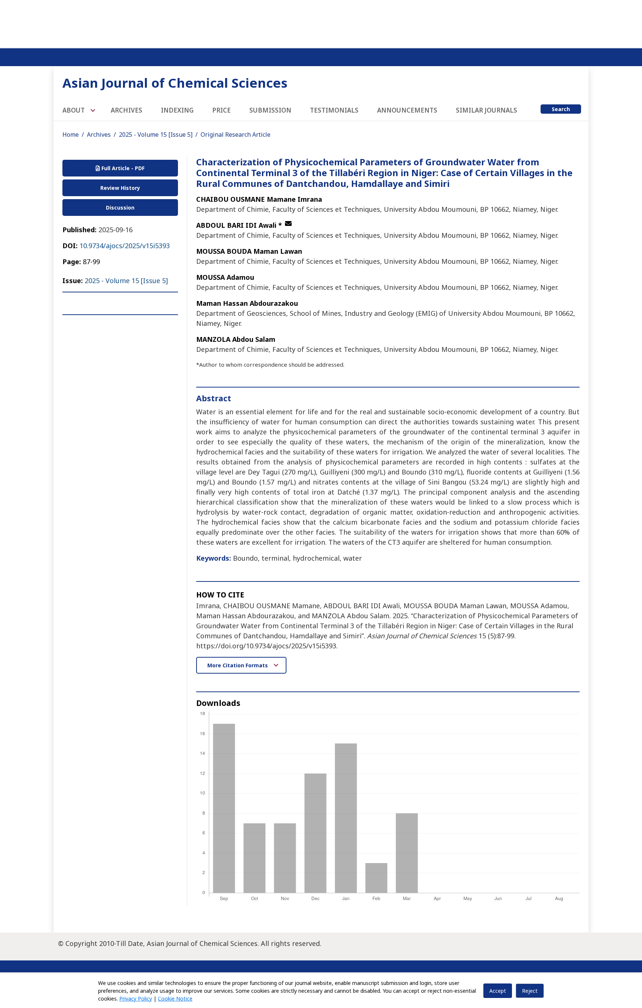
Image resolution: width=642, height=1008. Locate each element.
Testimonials (334, 110)
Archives (126, 110)
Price (221, 110)
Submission (270, 110)
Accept (497, 990)
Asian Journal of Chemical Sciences (175, 82)
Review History (120, 187)
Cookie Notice (175, 998)
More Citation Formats (238, 665)
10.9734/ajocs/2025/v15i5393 (125, 245)
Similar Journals (486, 110)
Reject (530, 990)
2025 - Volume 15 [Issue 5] (155, 134)
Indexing (177, 110)
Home (70, 134)
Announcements (407, 110)
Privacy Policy (135, 998)
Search (561, 109)
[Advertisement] (321, 22)
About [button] (74, 110)
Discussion (120, 207)
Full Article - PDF (122, 168)
